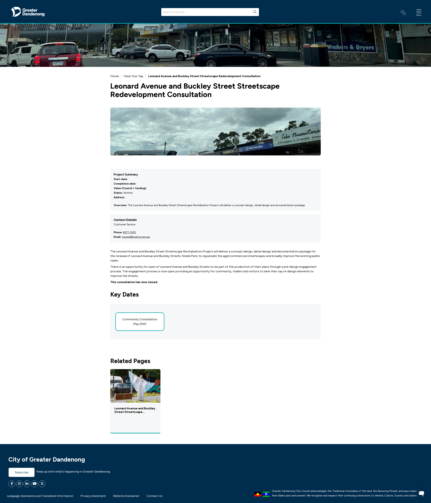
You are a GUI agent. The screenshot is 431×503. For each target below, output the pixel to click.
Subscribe (21, 472)
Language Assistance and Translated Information (40, 496)
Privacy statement (93, 496)
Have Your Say (133, 76)
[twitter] (42, 483)
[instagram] (19, 483)
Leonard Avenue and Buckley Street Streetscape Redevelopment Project (134, 410)
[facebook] (11, 483)
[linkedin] (27, 483)
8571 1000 (129, 232)
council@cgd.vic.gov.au (136, 236)
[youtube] (34, 483)
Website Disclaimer (126, 496)
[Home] (27, 11)
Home (114, 76)
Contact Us (154, 496)
